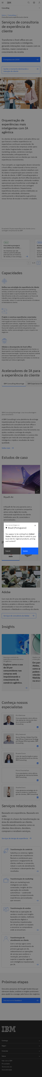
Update (25, 551)
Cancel (7, 551)
